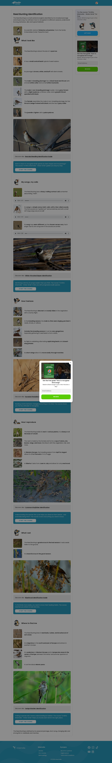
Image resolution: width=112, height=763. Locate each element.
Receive (56, 397)
